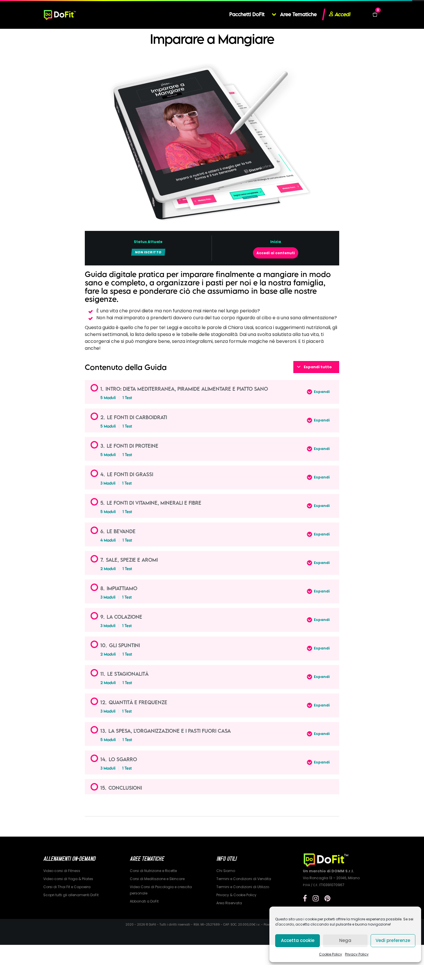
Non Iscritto (148, 252)
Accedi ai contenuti (275, 252)
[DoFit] (59, 14)
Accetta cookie (297, 940)
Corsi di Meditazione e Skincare (157, 878)
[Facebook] (305, 898)
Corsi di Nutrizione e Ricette (153, 870)
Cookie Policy (330, 954)
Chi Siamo (225, 870)
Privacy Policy (357, 954)
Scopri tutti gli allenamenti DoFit (71, 894)
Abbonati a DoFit (144, 901)
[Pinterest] (327, 898)
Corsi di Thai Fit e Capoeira (67, 886)
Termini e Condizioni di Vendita (243, 878)
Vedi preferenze (393, 940)
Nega (345, 940)
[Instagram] (316, 898)
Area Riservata (229, 903)
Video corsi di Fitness (61, 870)
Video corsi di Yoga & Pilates (68, 878)
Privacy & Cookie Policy (236, 894)
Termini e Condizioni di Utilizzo (242, 886)
